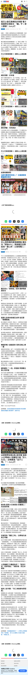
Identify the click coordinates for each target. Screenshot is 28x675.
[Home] (6, 1)
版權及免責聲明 (17, 661)
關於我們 (3, 663)
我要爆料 (16, 665)
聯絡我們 (3, 661)
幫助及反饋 (16, 663)
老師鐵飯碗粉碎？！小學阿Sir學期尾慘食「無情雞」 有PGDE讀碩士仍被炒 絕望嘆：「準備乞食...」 (14, 632)
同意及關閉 (22, 670)
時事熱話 (3, 251)
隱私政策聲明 (3, 665)
